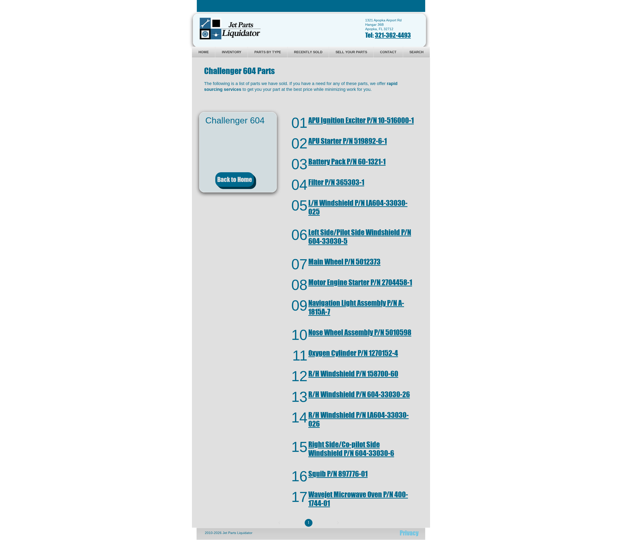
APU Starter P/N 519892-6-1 (347, 141)
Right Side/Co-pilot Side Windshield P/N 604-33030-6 (351, 448)
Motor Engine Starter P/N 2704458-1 (360, 282)
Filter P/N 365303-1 (336, 182)
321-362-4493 (393, 35)
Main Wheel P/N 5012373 (344, 261)
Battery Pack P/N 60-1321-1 (347, 161)
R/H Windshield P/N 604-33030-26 (359, 394)
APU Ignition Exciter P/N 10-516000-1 (361, 120)
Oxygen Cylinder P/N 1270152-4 (353, 353)
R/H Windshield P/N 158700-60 (353, 373)
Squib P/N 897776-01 (338, 473)
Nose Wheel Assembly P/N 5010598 (359, 332)
